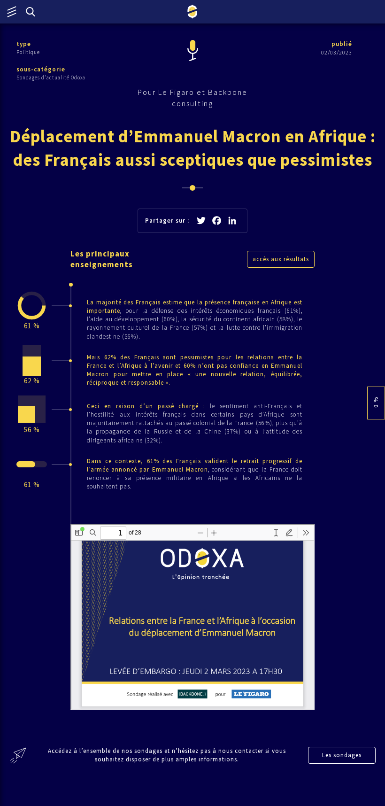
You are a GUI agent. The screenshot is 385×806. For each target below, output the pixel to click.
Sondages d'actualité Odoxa (50, 77)
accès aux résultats (281, 259)
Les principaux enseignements (101, 259)
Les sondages (342, 755)
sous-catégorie (40, 69)
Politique (28, 52)
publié (341, 44)
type (23, 44)
